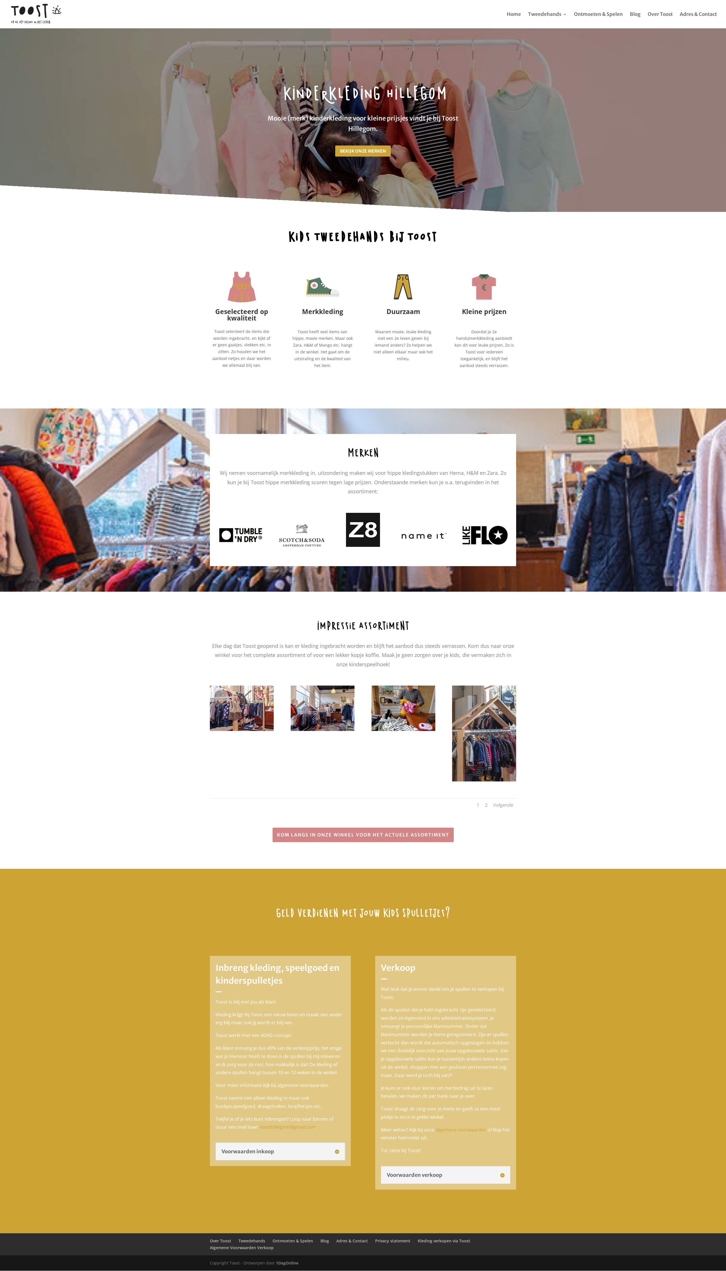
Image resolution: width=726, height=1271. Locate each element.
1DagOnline (287, 1263)
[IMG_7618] (242, 729)
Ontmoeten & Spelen (598, 14)
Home (514, 14)
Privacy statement (392, 1240)
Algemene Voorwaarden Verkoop (242, 1247)
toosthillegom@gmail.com (288, 1127)
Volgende (503, 805)
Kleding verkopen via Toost (444, 1240)
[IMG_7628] (322, 729)
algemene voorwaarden (461, 1130)
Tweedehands (544, 14)
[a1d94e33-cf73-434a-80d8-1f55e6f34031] (403, 729)
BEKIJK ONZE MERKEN (363, 151)
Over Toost (660, 14)
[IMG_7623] (484, 780)
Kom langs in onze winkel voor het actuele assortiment (363, 835)
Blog (635, 14)
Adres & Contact (698, 14)
